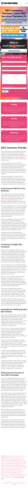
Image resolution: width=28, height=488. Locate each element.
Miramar (17, 460)
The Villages (20, 475)
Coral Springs (22, 460)
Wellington (7, 477)
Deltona (10, 468)
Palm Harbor (7, 472)
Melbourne (3, 471)
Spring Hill (12, 463)
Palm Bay (9, 462)
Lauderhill (19, 469)
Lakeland (7, 463)
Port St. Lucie (14, 457)
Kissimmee (11, 469)
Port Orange (16, 474)
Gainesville (11, 460)
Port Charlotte (9, 474)
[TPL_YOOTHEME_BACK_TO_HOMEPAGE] (9, 3)
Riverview (22, 474)
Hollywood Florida (19, 459)
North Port (15, 471)
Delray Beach (4, 468)
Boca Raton (7, 466)
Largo (15, 469)
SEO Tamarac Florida (13, 147)
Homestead (23, 468)
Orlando (22, 456)
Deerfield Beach (22, 466)
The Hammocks (12, 475)
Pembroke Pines (5, 460)
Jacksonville (9, 456)
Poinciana (3, 474)
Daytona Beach (14, 466)
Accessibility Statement (19, 482)
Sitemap (14, 484)
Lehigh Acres (4, 462)
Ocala (19, 471)
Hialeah (8, 457)
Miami (14, 456)
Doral (13, 468)
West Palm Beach (16, 462)
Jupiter (2, 469)
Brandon (3, 463)
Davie (7, 465)
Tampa (17, 456)
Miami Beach (10, 471)
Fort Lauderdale (11, 459)
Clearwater (24, 462)
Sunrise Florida (12, 465)
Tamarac (6, 475)
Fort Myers (17, 468)
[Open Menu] (26, 3)
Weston (12, 477)
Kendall (6, 469)
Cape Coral (20, 457)
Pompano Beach (19, 463)
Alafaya (18, 465)
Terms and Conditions (7, 482)
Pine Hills (13, 472)
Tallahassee (4, 459)
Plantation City (18, 472)
